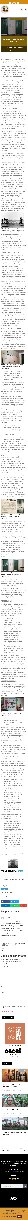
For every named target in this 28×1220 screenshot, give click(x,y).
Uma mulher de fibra (10, 1109)
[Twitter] (15, 3)
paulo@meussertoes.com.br (11, 886)
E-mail (3, 992)
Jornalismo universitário (15, 1046)
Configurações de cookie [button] (9, 1216)
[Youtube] (18, 3)
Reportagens (21, 19)
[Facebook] (10, 3)
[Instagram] (13, 3)
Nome (3, 986)
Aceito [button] (19, 1216)
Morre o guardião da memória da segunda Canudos (14, 1085)
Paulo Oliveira (9, 871)
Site (2, 999)
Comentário (5, 966)
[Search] (25, 1186)
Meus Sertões (14, 19)
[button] (21, 9)
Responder (3, 937)
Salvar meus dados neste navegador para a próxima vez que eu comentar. (13, 1007)
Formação (15, 1056)
